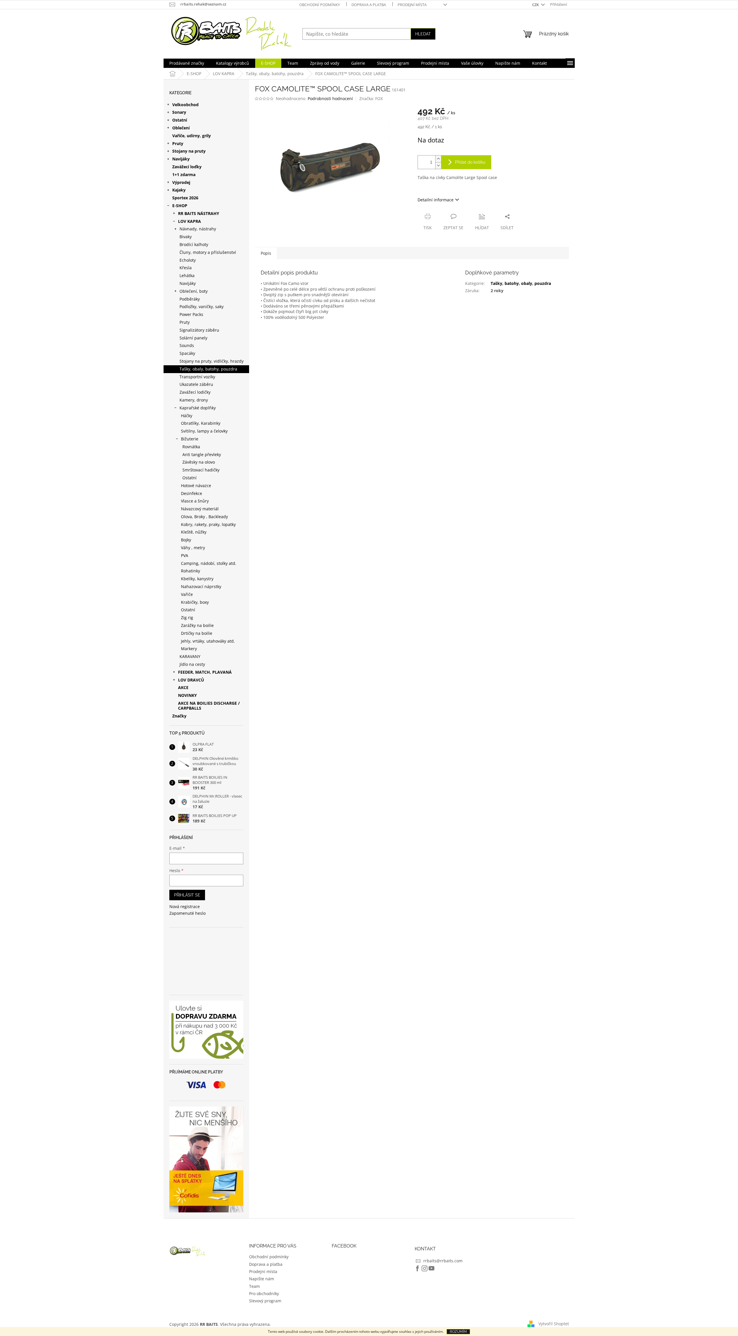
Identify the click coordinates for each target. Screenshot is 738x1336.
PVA (184, 555)
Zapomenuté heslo (187, 913)
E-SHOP (179, 205)
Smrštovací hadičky (201, 470)
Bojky (186, 540)
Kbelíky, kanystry (197, 578)
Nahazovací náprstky (201, 586)
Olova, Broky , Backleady (204, 516)
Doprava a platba (368, 4)
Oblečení (181, 128)
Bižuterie (189, 439)
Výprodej (181, 182)
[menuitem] (187, 63)
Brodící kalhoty (193, 244)
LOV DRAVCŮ (191, 680)
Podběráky (189, 299)
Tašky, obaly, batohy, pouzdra (208, 369)
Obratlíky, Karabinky (200, 423)
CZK (536, 4)
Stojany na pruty (189, 151)
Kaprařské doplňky (197, 408)
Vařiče (187, 594)
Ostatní (179, 120)
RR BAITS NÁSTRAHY (198, 213)
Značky (179, 716)
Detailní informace (436, 200)
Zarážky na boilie (197, 625)
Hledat (423, 34)
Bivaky (185, 236)
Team (254, 1286)
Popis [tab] (266, 253)
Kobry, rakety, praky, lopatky (208, 524)
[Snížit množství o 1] (438, 165)
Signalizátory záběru (199, 330)
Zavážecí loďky (187, 166)
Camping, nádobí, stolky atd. (208, 563)
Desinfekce (191, 493)
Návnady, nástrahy (197, 229)
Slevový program (265, 1301)
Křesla (185, 267)
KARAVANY (189, 656)
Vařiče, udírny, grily (191, 135)
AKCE (183, 687)
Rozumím (458, 1332)
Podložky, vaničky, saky (201, 306)
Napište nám (261, 1278)
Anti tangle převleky (201, 454)
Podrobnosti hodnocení (330, 98)
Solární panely (193, 338)
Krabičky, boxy (195, 602)
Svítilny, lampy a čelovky (204, 431)
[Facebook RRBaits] (417, 1268)
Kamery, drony (193, 400)
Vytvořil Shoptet (553, 1323)
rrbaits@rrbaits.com (443, 1260)
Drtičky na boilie (196, 633)
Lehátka (187, 275)
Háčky (186, 415)
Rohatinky (190, 571)
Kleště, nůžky (193, 532)
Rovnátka (191, 446)
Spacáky (187, 353)
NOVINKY (187, 695)
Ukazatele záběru (196, 384)
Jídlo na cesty (192, 664)
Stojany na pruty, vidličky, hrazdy (211, 361)
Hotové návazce (196, 485)
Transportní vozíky (197, 376)
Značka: (371, 98)
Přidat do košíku (470, 162)
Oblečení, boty (193, 291)
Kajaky (179, 190)
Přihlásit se (187, 895)
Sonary (179, 112)
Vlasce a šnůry (195, 501)
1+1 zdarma (183, 174)
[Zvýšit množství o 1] (438, 159)
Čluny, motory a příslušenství (207, 252)
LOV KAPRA (189, 221)
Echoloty (187, 260)
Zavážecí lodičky (195, 392)
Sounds (186, 345)
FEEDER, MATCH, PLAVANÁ (205, 672)
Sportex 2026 (185, 197)
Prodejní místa (412, 4)
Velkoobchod (185, 104)
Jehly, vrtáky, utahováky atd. (208, 641)
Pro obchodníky (264, 1293)
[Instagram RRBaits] (424, 1268)
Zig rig (187, 617)
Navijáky (181, 159)
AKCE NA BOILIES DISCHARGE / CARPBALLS (209, 705)
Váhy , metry (193, 547)
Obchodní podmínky (319, 4)
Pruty (177, 143)
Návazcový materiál (200, 508)
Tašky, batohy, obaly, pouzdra (521, 283)
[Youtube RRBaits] (431, 1268)
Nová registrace (184, 906)
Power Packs (191, 314)
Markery (189, 648)
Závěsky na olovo (198, 462)
